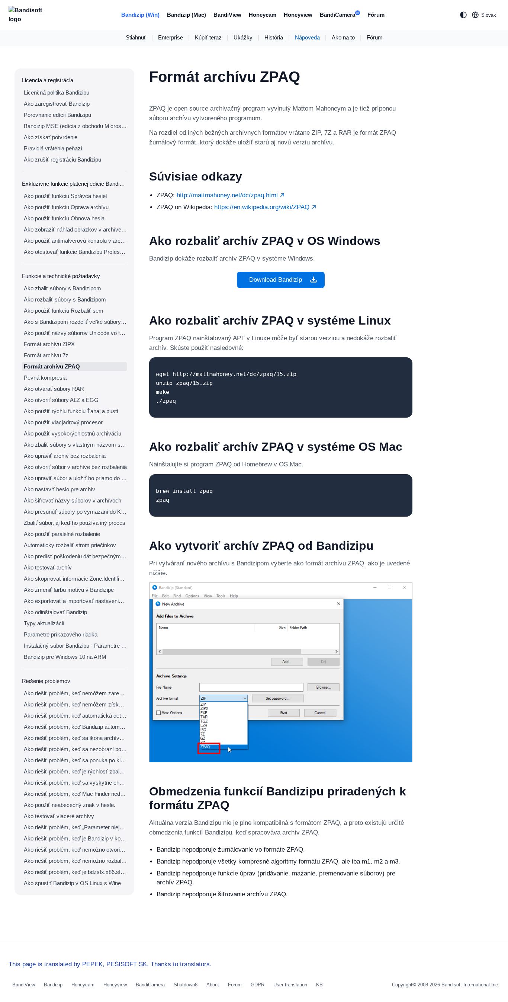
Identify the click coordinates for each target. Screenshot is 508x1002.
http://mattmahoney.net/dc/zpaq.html (228, 195)
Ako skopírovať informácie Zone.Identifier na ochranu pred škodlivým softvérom (75, 578)
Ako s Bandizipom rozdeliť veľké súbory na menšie (75, 322)
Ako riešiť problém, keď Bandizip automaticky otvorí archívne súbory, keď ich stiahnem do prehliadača (75, 727)
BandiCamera (339, 14)
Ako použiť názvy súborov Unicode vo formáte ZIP (75, 333)
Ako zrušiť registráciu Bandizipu (62, 159)
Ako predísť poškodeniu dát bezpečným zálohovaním (75, 556)
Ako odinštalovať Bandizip (55, 612)
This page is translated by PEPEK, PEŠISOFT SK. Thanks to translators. (110, 964)
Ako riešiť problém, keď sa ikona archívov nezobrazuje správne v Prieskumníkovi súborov (75, 738)
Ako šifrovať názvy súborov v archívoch (72, 500)
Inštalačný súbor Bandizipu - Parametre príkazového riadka (75, 645)
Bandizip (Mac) (186, 15)
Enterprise (170, 37)
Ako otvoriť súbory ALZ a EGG (61, 400)
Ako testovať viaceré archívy (59, 816)
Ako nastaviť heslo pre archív (59, 489)
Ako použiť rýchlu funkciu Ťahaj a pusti (71, 411)
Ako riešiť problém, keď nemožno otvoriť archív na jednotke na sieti (75, 849)
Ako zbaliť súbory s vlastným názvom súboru (75, 444)
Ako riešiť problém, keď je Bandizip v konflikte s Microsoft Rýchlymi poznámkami (75, 838)
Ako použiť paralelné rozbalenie (62, 534)
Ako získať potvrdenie (50, 137)
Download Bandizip (276, 279)
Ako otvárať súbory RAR (54, 389)
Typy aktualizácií (44, 623)
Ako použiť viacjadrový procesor (63, 422)
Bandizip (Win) (140, 15)
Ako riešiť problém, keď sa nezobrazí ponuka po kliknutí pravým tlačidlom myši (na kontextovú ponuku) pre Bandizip (75, 749)
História (273, 37)
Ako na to (343, 37)
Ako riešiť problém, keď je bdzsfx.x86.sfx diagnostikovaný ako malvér (75, 872)
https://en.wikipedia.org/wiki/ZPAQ (262, 207)
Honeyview (298, 15)
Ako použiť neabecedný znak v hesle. (69, 805)
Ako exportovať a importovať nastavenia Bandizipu (75, 601)
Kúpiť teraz (208, 37)
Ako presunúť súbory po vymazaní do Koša (75, 511)
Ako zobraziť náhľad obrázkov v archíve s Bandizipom (75, 229)
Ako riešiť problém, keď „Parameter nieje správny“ (75, 827)
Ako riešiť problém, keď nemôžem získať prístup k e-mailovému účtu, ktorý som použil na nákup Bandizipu (75, 704)
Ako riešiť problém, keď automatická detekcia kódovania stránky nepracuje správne (75, 715)
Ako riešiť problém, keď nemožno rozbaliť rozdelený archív (75, 861)
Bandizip (53, 984)
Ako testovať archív (48, 567)
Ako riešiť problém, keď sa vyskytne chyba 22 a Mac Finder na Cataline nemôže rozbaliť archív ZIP (75, 782)
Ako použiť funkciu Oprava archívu (66, 207)
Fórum (376, 15)
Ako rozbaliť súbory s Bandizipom (65, 299)
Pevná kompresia (45, 377)
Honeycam (262, 15)
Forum (235, 984)
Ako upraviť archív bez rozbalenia (65, 456)
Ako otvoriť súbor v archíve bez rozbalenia (75, 467)
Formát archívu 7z (46, 355)
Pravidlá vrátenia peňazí (53, 148)
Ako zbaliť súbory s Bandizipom (62, 288)
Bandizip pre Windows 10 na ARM (65, 657)
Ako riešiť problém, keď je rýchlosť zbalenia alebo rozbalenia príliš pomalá (75, 771)
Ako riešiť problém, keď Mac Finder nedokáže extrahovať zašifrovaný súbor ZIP (75, 794)
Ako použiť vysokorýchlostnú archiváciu (72, 433)
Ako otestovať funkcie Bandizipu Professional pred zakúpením (75, 252)
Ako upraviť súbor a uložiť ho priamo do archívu (75, 478)
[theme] (463, 15)
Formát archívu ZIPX (49, 344)
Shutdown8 (185, 984)
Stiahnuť (136, 37)
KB (319, 984)
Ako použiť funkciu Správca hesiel (65, 196)
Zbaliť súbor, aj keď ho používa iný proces (74, 523)
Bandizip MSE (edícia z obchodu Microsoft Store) (75, 126)
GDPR (257, 984)
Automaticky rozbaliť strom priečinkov (70, 545)
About (212, 984)
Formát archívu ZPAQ (52, 366)
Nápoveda (307, 37)
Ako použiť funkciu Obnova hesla (64, 218)
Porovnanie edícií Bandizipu (57, 115)
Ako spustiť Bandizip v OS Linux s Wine (72, 883)
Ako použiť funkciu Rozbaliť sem (63, 310)
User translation (290, 984)
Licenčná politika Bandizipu (56, 92)
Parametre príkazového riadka (60, 634)
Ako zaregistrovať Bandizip (57, 103)
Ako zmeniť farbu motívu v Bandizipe (69, 590)
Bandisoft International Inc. (470, 984)
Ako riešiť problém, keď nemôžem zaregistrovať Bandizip (75, 693)
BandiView (227, 15)
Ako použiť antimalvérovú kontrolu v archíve (75, 240)
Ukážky (243, 37)
